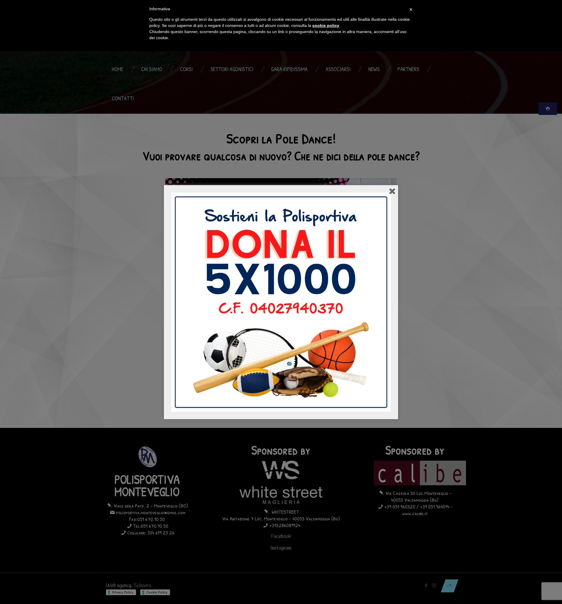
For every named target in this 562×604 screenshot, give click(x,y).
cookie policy (325, 25)
